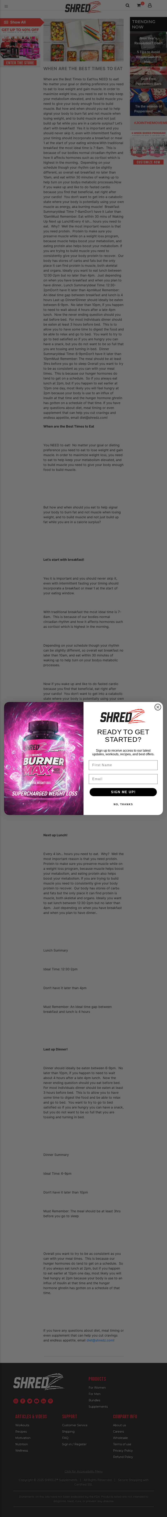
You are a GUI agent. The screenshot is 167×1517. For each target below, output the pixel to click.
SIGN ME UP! (123, 792)
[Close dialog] (158, 707)
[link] (123, 716)
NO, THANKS (123, 804)
